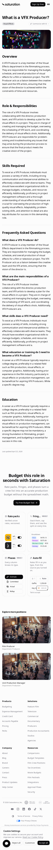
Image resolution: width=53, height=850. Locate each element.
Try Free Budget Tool (25, 502)
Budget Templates (36, 758)
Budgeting (7, 706)
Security (31, 792)
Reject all (16, 843)
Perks (4, 731)
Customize (30, 843)
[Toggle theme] (12, 816)
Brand (5, 763)
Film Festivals (34, 777)
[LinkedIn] (23, 809)
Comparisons (34, 753)
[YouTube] (12, 809)
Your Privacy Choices (29, 821)
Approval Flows (34, 787)
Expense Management (12, 711)
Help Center (7, 787)
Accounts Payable (10, 721)
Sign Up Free (38, 4)
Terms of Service (24, 816)
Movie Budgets (34, 772)
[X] (40, 809)
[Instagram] (17, 809)
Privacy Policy (37, 816)
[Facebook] (29, 809)
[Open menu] (48, 4)
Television (32, 711)
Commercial (33, 716)
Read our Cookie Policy (33, 837)
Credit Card (7, 716)
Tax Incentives (34, 767)
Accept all (43, 843)
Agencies (32, 740)
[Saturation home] (11, 4)
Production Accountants (38, 731)
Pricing (5, 726)
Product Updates (9, 782)
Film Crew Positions (36, 763)
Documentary (34, 721)
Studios (31, 735)
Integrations (33, 782)
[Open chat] (6, 843)
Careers (5, 767)
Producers (32, 726)
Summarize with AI (40, 24)
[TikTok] (35, 809)
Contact (5, 772)
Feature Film (33, 706)
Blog (4, 758)
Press (4, 777)
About (5, 753)
